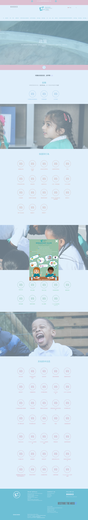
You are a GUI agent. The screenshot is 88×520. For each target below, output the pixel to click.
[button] (56, 241)
